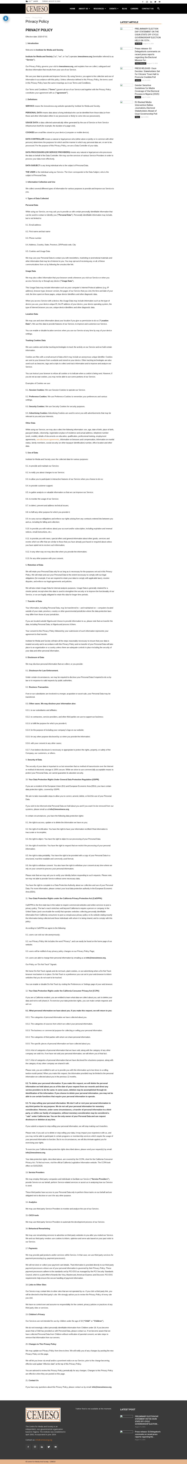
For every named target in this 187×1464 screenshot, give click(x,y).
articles (138, 80)
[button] (158, 9)
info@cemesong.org (43, 1440)
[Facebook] (143, 1)
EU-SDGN (138, 43)
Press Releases (141, 63)
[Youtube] (159, 1)
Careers (134, 8)
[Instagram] (147, 1)
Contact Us (148, 8)
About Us (83, 8)
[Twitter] (155, 1)
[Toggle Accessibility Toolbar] (6, 18)
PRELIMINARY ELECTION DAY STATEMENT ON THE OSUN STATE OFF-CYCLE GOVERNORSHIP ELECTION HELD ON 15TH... (148, 34)
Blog (124, 8)
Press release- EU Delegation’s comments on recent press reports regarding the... (148, 1434)
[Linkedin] (151, 1)
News (137, 117)
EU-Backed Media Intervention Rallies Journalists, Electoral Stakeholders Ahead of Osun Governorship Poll (146, 108)
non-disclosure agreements (48, 439)
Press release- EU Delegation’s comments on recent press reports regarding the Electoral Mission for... (147, 54)
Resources (99, 8)
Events (113, 8)
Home (72, 8)
